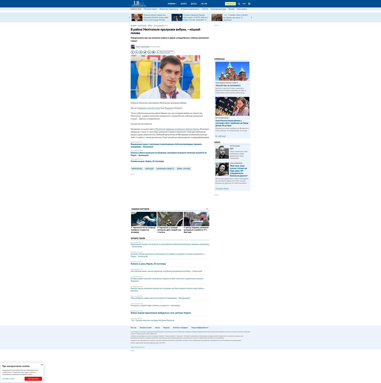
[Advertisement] (170, 189)
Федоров (169, 108)
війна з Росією (183, 169)
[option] (151, 17)
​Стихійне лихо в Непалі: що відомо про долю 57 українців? (235, 17)
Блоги (184, 3)
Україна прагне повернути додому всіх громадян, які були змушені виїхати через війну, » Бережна (167, 289)
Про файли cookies (8, 379)
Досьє (194, 3)
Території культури (218, 9)
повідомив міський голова (148, 108)
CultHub (205, 9)
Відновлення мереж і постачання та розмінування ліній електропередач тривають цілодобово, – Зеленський (166, 145)
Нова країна (242, 9)
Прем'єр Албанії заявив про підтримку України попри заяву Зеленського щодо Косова (155, 17)
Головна (133, 25)
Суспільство (142, 25)
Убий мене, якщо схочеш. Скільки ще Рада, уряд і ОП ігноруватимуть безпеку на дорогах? (239, 170)
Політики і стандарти (180, 328)
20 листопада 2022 (159, 25)
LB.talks (231, 9)
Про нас (133, 328)
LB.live (204, 3)
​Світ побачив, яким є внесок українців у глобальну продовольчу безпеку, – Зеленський (166, 271)
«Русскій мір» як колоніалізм (227, 85)
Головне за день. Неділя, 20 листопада (147, 161)
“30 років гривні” (150, 9)
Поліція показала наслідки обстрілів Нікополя (152, 320)
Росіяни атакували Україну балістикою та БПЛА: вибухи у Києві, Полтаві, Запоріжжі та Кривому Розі (195, 18)
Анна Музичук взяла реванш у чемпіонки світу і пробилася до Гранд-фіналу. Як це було (232, 123)
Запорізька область (165, 169)
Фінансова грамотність (169, 9)
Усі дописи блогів (221, 188)
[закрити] (41, 364)
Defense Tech (136, 9)
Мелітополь (137, 169)
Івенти (157, 328)
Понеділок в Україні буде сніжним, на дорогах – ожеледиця (155, 305)
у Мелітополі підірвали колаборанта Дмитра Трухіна (177, 129)
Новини (171, 3)
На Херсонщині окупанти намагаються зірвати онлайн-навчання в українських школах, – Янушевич (167, 279)
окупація (149, 169)
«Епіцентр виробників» (190, 9)
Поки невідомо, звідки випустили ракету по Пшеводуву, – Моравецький (160, 298)
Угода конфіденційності (199, 328)
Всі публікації (220, 136)
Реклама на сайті (146, 328)
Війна (150, 25)
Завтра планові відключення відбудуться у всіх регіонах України (161, 312)
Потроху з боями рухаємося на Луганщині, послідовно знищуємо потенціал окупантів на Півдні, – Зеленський (169, 154)
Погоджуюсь (33, 379)
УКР (244, 4)
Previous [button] (129, 17)
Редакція (166, 328)
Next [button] (251, 17)
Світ (231, 148)
